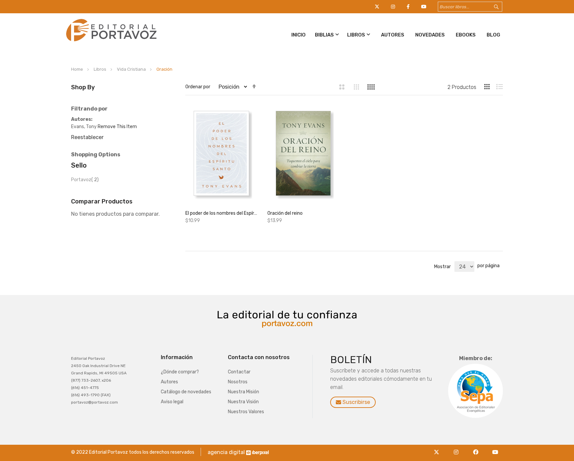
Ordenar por (197, 87)
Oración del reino (285, 213)
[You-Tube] (495, 448)
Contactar (239, 372)
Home (77, 69)
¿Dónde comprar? (180, 372)
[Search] (502, 7)
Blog (493, 35)
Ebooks (466, 35)
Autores (392, 35)
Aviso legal (172, 402)
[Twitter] (438, 448)
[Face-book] (477, 448)
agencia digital (226, 452)
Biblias (324, 35)
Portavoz (85, 180)
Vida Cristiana (132, 69)
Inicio (298, 35)
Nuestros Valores (246, 412)
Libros (356, 35)
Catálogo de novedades (186, 392)
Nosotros (237, 382)
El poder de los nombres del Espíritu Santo (221, 213)
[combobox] (470, 7)
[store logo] (110, 42)
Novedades (430, 35)
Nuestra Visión (243, 402)
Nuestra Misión (243, 392)
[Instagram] (458, 448)
